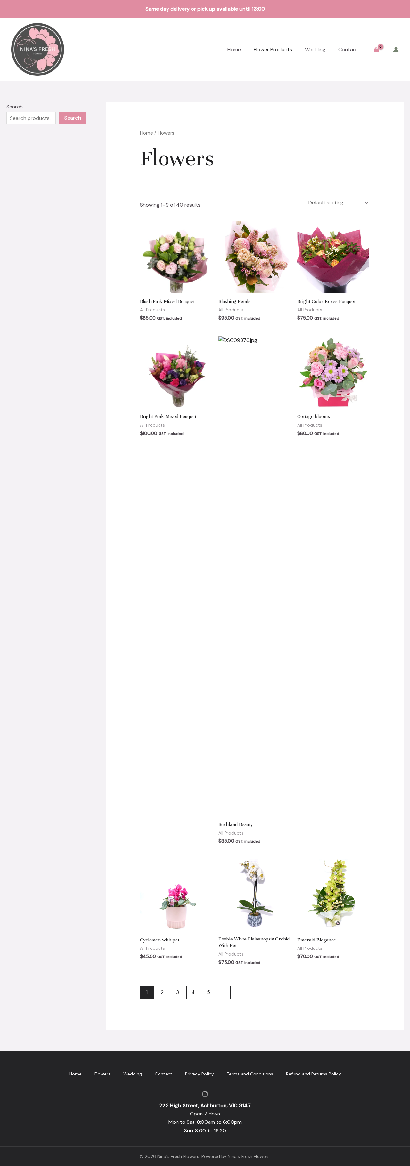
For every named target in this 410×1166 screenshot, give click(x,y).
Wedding (315, 49)
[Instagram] (205, 1094)
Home (234, 49)
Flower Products (273, 49)
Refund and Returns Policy (313, 1074)
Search (14, 106)
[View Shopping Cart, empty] (376, 49)
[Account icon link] (396, 49)
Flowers (102, 1074)
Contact (348, 49)
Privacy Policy (199, 1074)
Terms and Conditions (250, 1074)
